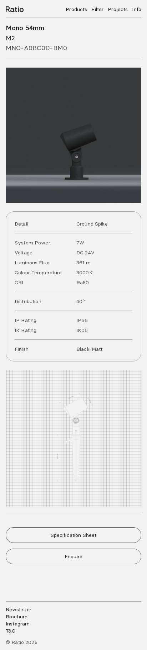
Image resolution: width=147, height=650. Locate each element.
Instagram (18, 623)
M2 (10, 38)
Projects (118, 9)
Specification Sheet (74, 535)
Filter (97, 9)
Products (76, 9)
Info (136, 9)
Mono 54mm (25, 28)
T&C (10, 631)
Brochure (16, 616)
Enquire (73, 556)
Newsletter (18, 609)
